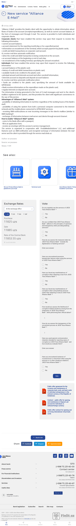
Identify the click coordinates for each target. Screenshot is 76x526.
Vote (57, 376)
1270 (72, 464)
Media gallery (42, 6)
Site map (50, 507)
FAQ (15, 6)
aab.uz (7, 7)
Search (41, 507)
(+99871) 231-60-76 (65, 475)
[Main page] (4, 13)
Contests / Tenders (33, 6)
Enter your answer (48, 248)
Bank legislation (19, 507)
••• (49, 6)
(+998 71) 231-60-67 (65, 483)
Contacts (59, 507)
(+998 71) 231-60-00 (65, 466)
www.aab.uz (27, 518)
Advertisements (22, 6)
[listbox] (19, 209)
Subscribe (31, 507)
